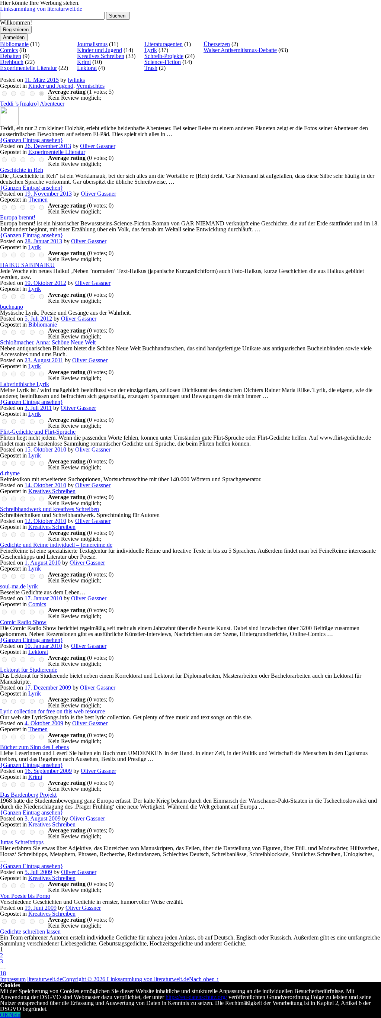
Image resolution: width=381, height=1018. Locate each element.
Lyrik (150, 50)
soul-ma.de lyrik (19, 586)
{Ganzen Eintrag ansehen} (31, 140)
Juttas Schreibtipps (22, 842)
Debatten (10, 56)
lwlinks (76, 80)
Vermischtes (90, 86)
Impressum (13, 979)
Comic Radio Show (23, 622)
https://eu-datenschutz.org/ (196, 997)
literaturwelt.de (44, 979)
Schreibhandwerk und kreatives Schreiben (49, 509)
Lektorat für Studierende (28, 670)
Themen (38, 199)
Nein (14, 1015)
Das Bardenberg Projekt (28, 794)
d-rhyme (10, 473)
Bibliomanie (14, 44)
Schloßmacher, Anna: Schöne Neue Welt (48, 342)
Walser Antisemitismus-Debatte (240, 50)
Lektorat (87, 68)
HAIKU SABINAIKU (27, 265)
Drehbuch (11, 62)
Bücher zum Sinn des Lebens (34, 747)
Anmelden (14, 37)
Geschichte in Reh (21, 170)
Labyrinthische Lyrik (24, 384)
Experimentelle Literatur (28, 68)
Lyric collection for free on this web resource (52, 711)
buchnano (11, 307)
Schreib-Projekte (163, 56)
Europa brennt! (17, 217)
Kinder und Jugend (99, 50)
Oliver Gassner (97, 146)
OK (4, 1015)
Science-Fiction (162, 62)
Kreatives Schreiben (100, 56)
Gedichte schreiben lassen (30, 931)
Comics (9, 50)
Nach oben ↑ (204, 979)
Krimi (84, 62)
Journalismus (92, 44)
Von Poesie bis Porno (25, 896)
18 (3, 973)
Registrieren (16, 29)
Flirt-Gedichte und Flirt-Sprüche (38, 431)
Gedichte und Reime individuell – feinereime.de (56, 545)
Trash (150, 68)
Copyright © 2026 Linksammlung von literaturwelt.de (125, 979)
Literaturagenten (163, 44)
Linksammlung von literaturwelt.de (41, 9)
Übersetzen (217, 44)
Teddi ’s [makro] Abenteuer (32, 103)
